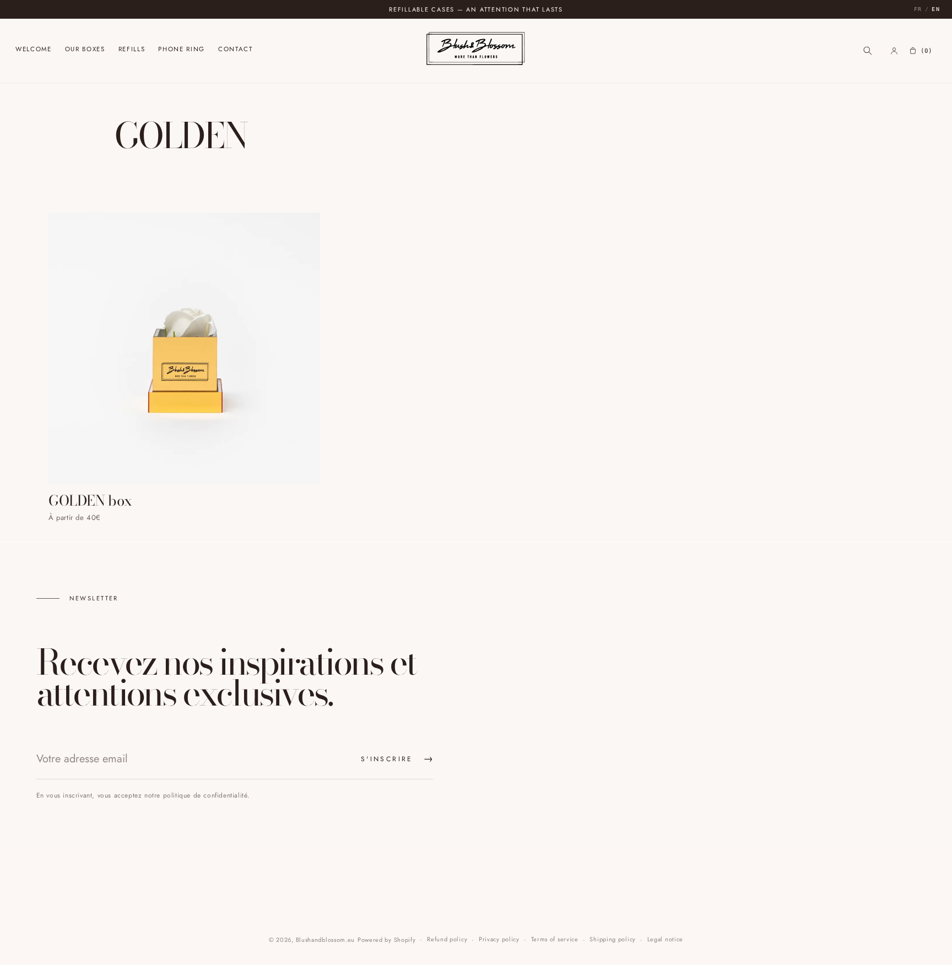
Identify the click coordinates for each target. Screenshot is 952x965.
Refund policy (447, 939)
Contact (235, 49)
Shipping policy (612, 939)
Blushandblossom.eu (325, 939)
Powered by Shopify (387, 939)
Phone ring (181, 49)
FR (918, 9)
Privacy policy (499, 939)
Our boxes (85, 49)
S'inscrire (397, 759)
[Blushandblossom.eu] (476, 50)
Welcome (33, 49)
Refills (131, 49)
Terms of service (554, 939)
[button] (868, 51)
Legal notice (665, 939)
